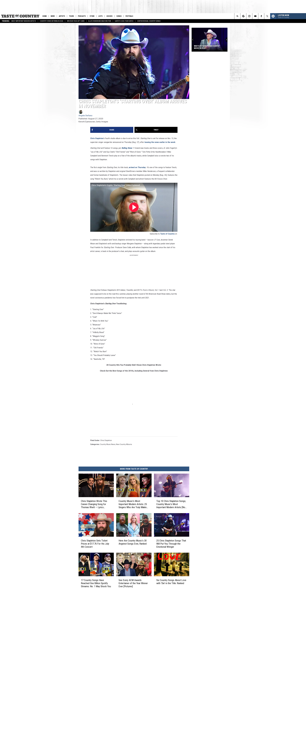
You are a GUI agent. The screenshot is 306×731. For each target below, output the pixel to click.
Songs (119, 16)
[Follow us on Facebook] (261, 16)
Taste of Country (167, 234)
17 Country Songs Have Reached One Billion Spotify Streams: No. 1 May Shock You (96, 583)
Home (44, 16)
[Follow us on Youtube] (255, 16)
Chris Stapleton (96, 138)
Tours (71, 16)
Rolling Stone (127, 148)
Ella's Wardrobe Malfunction (99, 21)
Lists (100, 16)
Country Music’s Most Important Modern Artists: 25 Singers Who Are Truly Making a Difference (133, 504)
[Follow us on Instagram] (249, 16)
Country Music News (107, 444)
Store (92, 16)
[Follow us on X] (267, 16)
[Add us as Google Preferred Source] (243, 16)
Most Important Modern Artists (23, 21)
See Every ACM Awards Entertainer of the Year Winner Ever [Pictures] (133, 583)
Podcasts (82, 16)
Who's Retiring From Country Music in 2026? (191, 47)
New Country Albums (124, 444)
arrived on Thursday (137, 167)
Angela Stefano (85, 115)
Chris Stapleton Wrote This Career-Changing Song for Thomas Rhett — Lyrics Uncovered (94, 504)
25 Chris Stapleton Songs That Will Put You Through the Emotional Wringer (171, 543)
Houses (109, 16)
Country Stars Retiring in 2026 (51, 21)
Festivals (129, 16)
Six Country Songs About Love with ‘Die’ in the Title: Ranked (171, 582)
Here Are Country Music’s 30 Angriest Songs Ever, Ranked (133, 542)
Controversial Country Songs (149, 21)
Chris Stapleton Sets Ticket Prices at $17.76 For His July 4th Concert (95, 543)
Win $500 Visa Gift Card (76, 21)
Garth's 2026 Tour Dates (124, 21)
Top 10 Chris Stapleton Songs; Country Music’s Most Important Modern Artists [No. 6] (171, 504)
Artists (62, 16)
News (53, 16)
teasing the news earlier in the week (159, 142)
